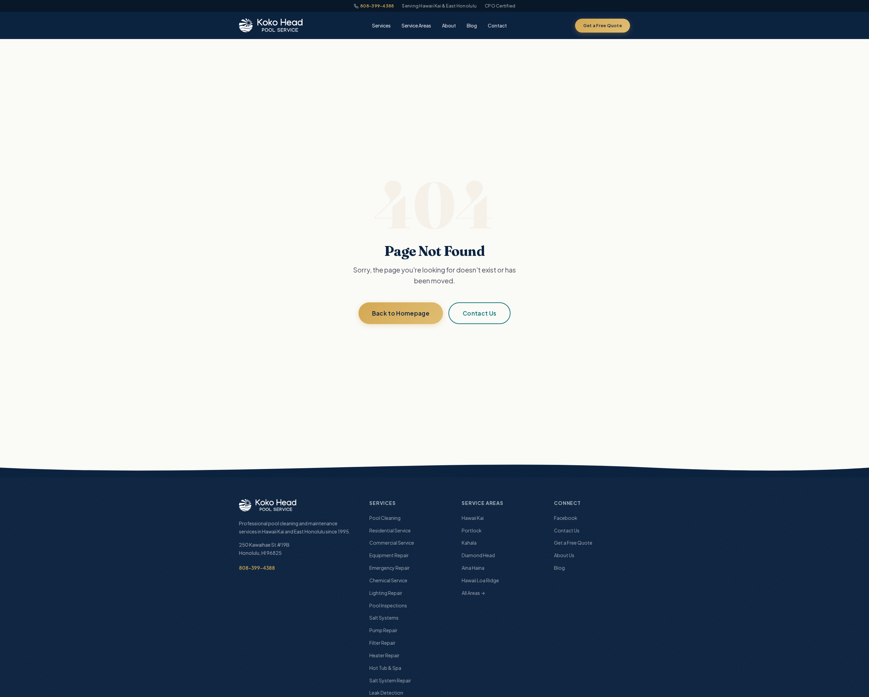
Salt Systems (384, 618)
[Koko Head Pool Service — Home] (271, 25)
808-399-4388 (377, 5)
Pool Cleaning (385, 518)
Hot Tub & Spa (385, 668)
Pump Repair (383, 630)
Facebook (565, 518)
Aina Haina (473, 568)
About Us (564, 555)
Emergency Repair (389, 568)
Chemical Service (388, 580)
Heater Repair (384, 655)
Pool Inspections (388, 605)
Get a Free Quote (602, 25)
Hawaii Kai (473, 518)
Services (381, 25)
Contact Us (479, 313)
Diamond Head (478, 555)
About (449, 25)
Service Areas (416, 25)
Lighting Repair (385, 593)
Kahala (469, 543)
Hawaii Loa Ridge (480, 580)
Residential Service (390, 530)
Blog (472, 25)
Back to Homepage (400, 313)
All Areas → (473, 593)
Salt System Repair (390, 680)
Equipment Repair (389, 555)
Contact (497, 25)
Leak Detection (386, 693)
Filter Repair (382, 643)
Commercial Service (391, 543)
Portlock (472, 530)
